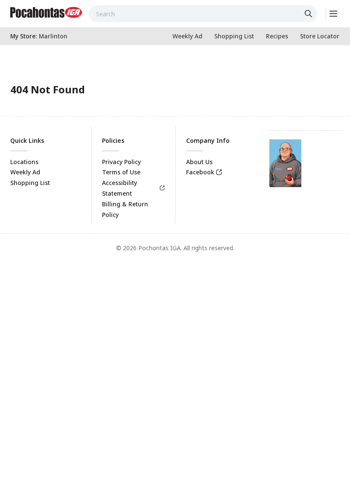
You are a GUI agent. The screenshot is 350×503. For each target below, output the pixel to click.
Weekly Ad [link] (25, 172)
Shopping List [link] (30, 183)
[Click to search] (309, 14)
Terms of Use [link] (121, 172)
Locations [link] (24, 162)
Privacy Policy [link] (121, 162)
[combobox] (203, 13)
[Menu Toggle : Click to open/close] (333, 14)
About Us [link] (199, 162)
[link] (46, 12)
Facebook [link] (200, 172)
